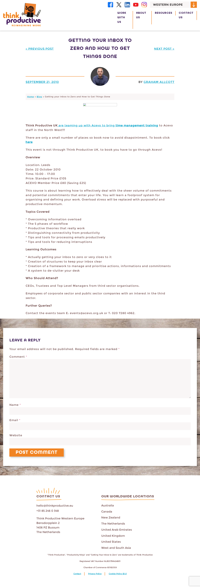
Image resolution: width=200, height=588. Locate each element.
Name (15, 405)
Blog (39, 96)
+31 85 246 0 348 (47, 511)
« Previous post (40, 48)
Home (30, 96)
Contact (77, 574)
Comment (18, 356)
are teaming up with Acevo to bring (87, 125)
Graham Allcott (159, 82)
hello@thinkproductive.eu (54, 505)
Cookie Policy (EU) (118, 574)
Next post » (164, 48)
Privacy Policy (95, 574)
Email (14, 420)
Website (15, 435)
